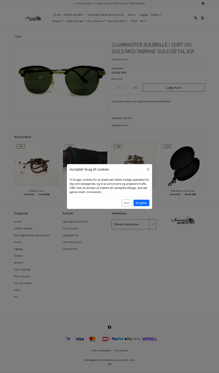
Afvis (127, 203)
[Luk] (148, 169)
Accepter (141, 203)
